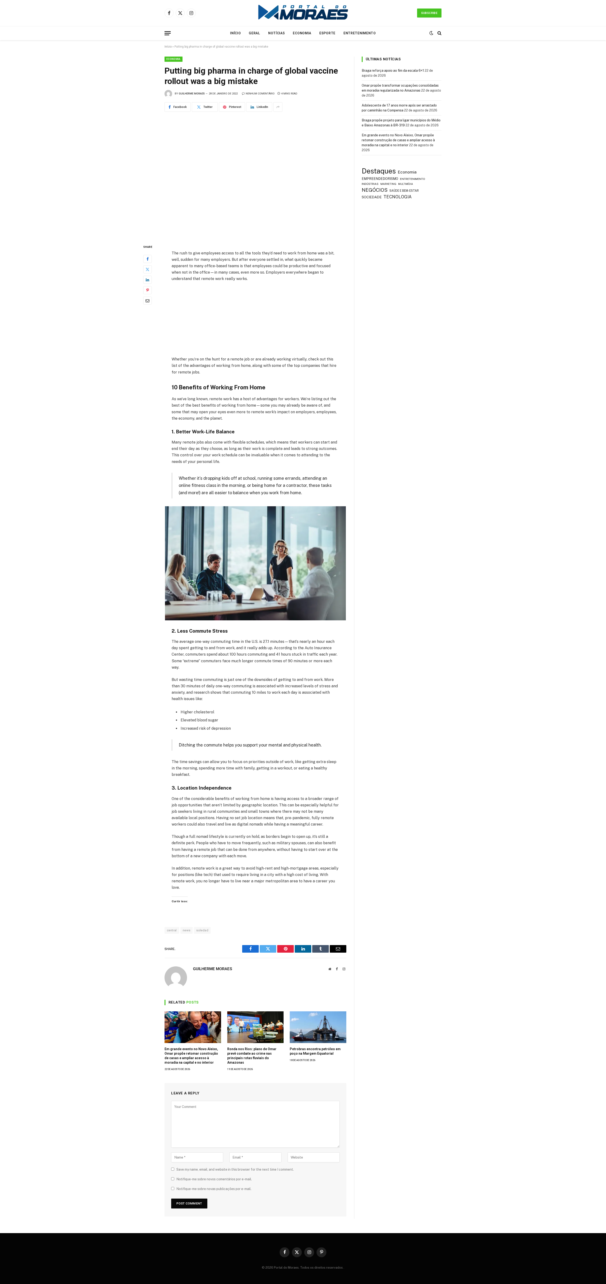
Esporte (327, 33)
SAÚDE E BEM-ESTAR (404, 190)
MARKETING (388, 183)
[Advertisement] (255, 321)
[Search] (439, 33)
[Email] (147, 301)
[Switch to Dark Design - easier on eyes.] (431, 33)
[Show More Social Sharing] (277, 107)
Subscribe (429, 13)
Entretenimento (359, 33)
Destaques (379, 171)
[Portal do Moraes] (303, 13)
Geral (254, 33)
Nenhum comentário (260, 93)
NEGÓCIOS (375, 190)
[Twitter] (147, 270)
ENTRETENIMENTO (412, 179)
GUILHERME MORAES (192, 93)
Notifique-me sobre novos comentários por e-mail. (214, 1179)
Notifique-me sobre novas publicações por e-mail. (213, 1189)
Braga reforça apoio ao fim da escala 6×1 (393, 70)
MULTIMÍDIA (405, 183)
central (172, 930)
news (187, 930)
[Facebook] (147, 259)
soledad (202, 930)
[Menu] (168, 33)
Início (235, 33)
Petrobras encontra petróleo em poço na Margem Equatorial (315, 1051)
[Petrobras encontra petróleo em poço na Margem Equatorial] (318, 1027)
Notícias (276, 33)
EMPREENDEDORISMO (380, 179)
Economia (302, 33)
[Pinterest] (147, 290)
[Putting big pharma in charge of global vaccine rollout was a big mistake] (255, 177)
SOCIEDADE (372, 197)
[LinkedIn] (147, 280)
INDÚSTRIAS (370, 184)
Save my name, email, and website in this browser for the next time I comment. (235, 1169)
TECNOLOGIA (397, 196)
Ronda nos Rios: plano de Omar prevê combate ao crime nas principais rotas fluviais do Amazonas (251, 1055)
